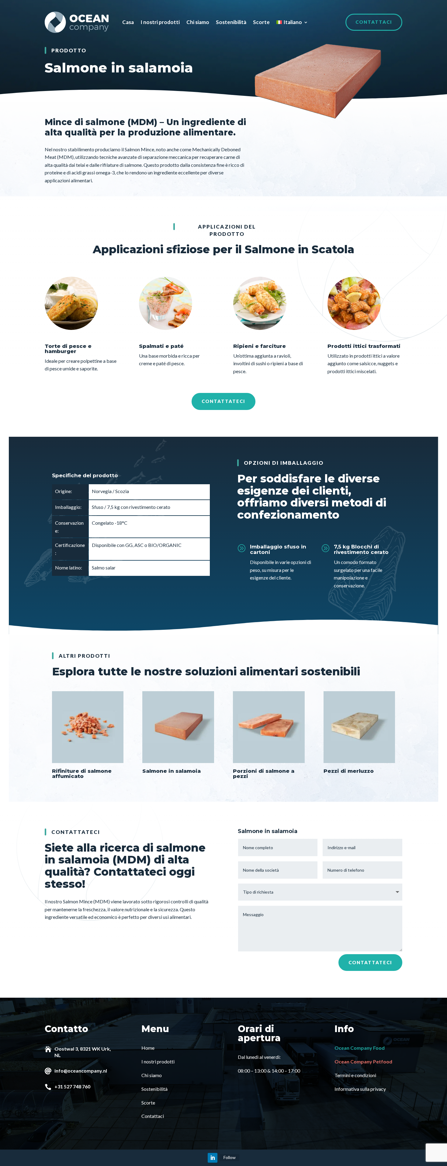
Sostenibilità (231, 22)
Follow (230, 1157)
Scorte (261, 22)
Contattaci (373, 22)
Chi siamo (197, 22)
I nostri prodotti (160, 22)
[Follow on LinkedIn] (212, 1158)
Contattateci (223, 401)
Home (147, 1048)
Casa (128, 22)
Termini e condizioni (355, 1075)
